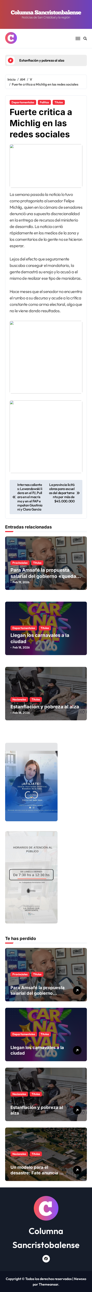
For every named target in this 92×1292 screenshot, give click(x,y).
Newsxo (80, 1279)
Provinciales (20, 562)
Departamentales (23, 102)
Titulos (59, 102)
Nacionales (19, 699)
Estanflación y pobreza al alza (44, 706)
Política (44, 102)
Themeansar (48, 1284)
